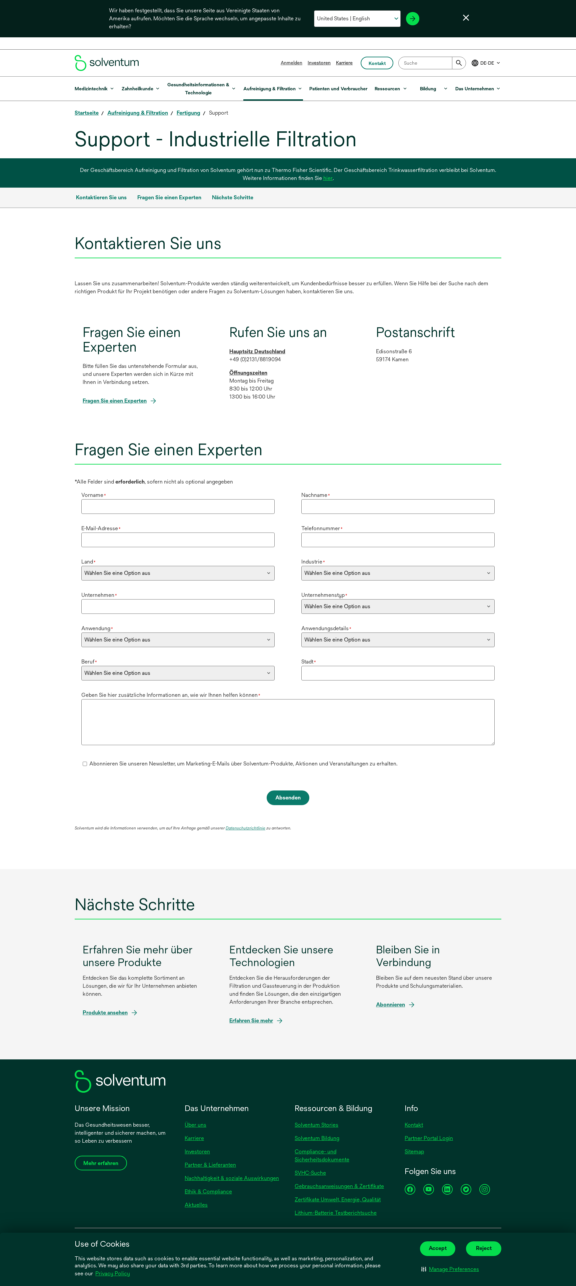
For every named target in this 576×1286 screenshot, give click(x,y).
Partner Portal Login (429, 1138)
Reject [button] (484, 1248)
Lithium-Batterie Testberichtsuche (336, 1213)
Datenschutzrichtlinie (245, 828)
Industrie (313, 562)
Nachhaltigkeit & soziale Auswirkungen (232, 1178)
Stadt (308, 661)
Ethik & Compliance (208, 1191)
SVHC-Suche (310, 1173)
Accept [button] (438, 1248)
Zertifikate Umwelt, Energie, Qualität (338, 1199)
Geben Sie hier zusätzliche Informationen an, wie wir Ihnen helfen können (170, 695)
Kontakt (414, 1125)
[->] (412, 18)
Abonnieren (390, 1004)
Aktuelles (196, 1205)
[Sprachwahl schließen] (466, 17)
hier (328, 178)
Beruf (89, 661)
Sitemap (414, 1151)
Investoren (319, 62)
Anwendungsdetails (326, 628)
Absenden (288, 797)
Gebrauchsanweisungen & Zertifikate (339, 1186)
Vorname (93, 495)
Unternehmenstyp (324, 595)
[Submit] (459, 63)
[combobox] (432, 63)
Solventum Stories (316, 1125)
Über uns (195, 1125)
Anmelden (291, 62)
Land (88, 562)
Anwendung (97, 628)
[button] (450, 1269)
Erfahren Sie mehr (251, 1020)
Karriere (344, 62)
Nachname (315, 495)
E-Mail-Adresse (101, 528)
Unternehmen (99, 595)
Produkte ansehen (105, 1012)
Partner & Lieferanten (210, 1165)
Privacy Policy (112, 1273)
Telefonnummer (322, 528)
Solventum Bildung (317, 1138)
